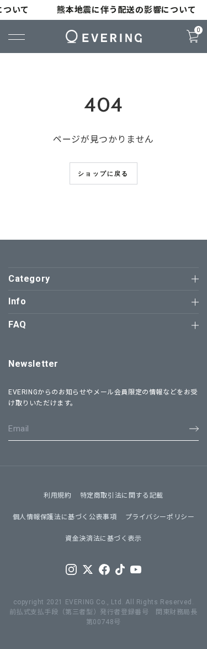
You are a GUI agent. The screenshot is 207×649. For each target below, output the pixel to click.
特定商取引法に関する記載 (121, 495)
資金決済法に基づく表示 (103, 538)
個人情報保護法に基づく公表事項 (65, 517)
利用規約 (57, 495)
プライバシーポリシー (160, 517)
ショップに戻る (103, 173)
